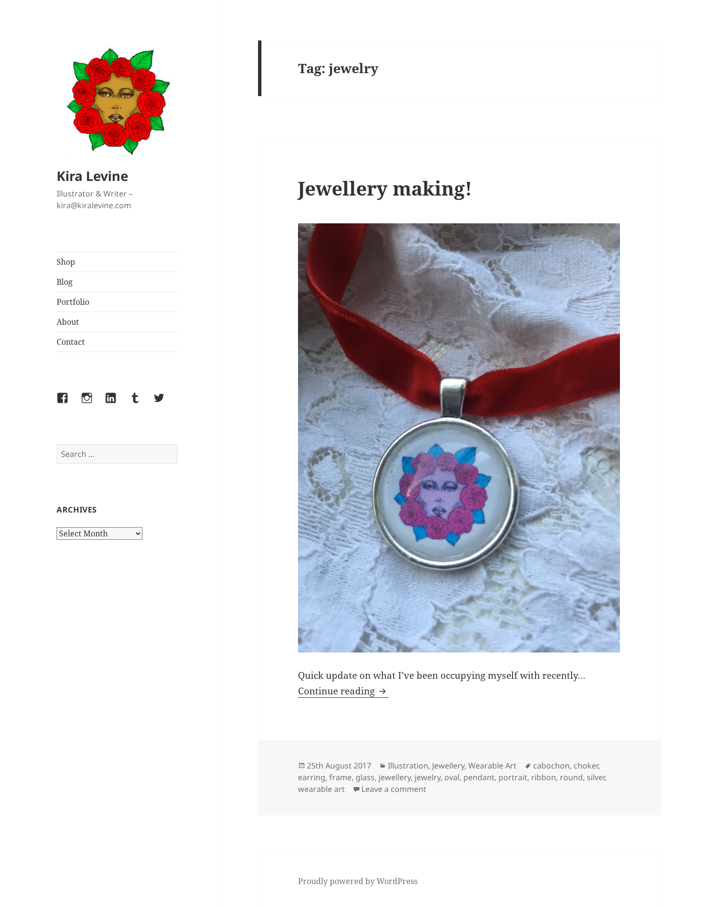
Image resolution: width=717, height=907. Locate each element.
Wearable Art (492, 765)
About (68, 321)
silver (596, 777)
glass (365, 777)
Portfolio (73, 301)
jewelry (427, 777)
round (571, 777)
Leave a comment (393, 789)
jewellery (394, 777)
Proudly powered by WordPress (358, 881)
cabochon (551, 765)
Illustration (408, 765)
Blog (65, 281)
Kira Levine (92, 176)
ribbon (543, 777)
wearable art (321, 789)
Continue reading (343, 691)
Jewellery (448, 765)
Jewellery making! (385, 188)
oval (451, 777)
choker (586, 765)
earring (311, 777)
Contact (71, 341)
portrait (512, 777)
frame (340, 777)
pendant (479, 777)
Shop (66, 261)
